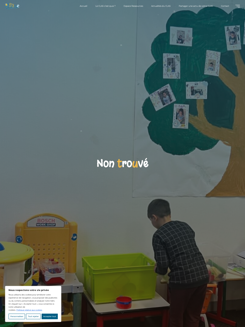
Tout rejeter (33, 316)
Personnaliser (16, 316)
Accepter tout (49, 316)
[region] (33, 304)
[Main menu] (237, 6)
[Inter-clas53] (12, 6)
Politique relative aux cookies (29, 310)
